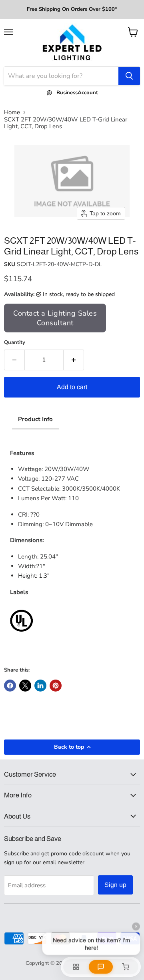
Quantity (14, 343)
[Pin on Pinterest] (56, 686)
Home (12, 112)
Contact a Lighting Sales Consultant (55, 318)
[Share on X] (25, 686)
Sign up (115, 884)
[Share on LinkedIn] (40, 686)
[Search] (129, 76)
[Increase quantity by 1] (74, 360)
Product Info (35, 419)
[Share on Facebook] (10, 686)
